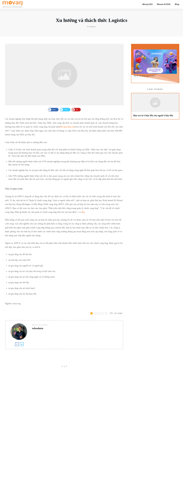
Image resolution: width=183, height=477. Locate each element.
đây (83, 212)
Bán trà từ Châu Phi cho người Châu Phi (155, 106)
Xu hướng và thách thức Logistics (91, 20)
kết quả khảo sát (67, 126)
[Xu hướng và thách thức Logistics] (64, 74)
